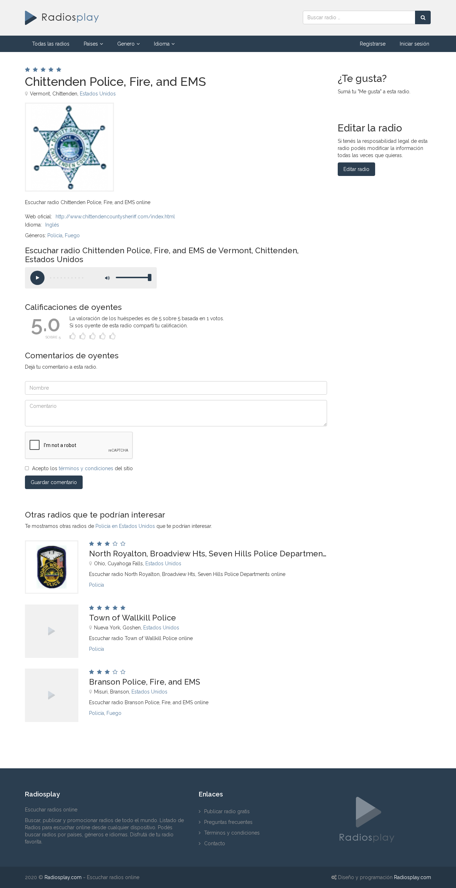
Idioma (162, 44)
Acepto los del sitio (82, 468)
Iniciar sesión (414, 44)
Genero (126, 44)
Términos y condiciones (232, 833)
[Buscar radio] (423, 17)
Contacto (214, 843)
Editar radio (356, 169)
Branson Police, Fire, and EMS (144, 681)
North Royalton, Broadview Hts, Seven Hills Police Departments (208, 553)
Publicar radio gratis (227, 811)
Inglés (52, 225)
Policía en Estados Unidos (125, 526)
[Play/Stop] (37, 278)
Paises (91, 44)
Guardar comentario (54, 482)
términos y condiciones (86, 468)
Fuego (72, 235)
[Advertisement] (217, 119)
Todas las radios (50, 44)
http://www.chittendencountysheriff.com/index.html (115, 216)
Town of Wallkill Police (132, 617)
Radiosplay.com (63, 877)
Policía (54, 235)
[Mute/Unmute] (107, 277)
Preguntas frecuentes (228, 822)
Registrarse (372, 44)
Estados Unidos (98, 94)
